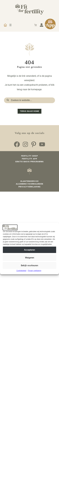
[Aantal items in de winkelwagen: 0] (35, 25)
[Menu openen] (10, 25)
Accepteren (29, 250)
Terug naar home (29, 111)
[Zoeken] (8, 100)
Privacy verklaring (34, 271)
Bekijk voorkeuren (29, 265)
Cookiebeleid (21, 271)
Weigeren (29, 257)
